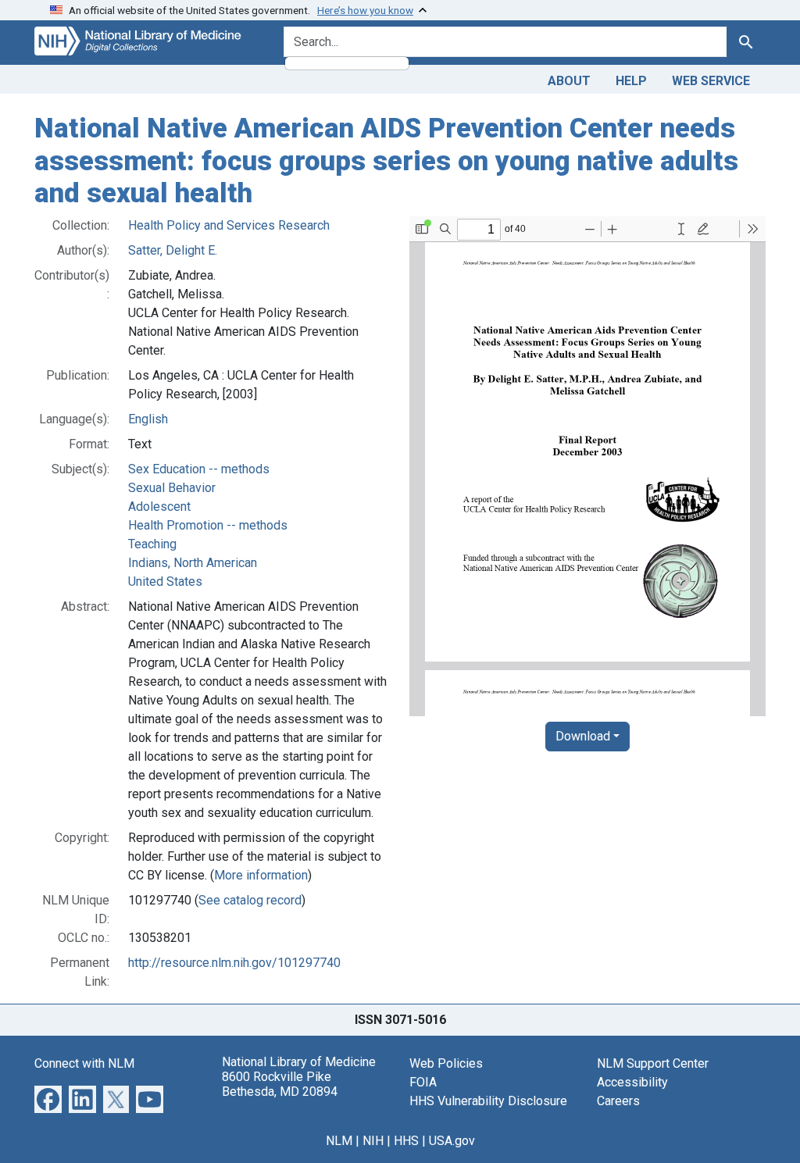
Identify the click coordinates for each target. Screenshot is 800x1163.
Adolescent (159, 506)
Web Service (711, 80)
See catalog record (250, 900)
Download (582, 736)
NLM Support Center (653, 1063)
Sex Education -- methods (199, 469)
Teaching (152, 544)
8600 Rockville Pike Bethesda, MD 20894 (280, 1084)
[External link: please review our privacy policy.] (48, 1097)
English (148, 419)
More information (261, 875)
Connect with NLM (84, 1063)
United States (165, 581)
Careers (618, 1100)
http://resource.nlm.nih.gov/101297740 (234, 962)
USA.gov (452, 1140)
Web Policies (446, 1063)
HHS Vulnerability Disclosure (488, 1100)
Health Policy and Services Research (229, 225)
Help (631, 80)
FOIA (423, 1082)
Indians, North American (192, 562)
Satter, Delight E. (172, 250)
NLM (339, 1140)
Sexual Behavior (172, 487)
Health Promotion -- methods (208, 525)
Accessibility (632, 1082)
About (569, 80)
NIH (373, 1140)
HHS (406, 1140)
